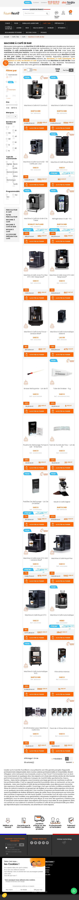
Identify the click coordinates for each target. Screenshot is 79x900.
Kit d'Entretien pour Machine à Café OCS (36, 729)
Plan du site (46, 874)
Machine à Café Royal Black (62, 162)
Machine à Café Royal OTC (35, 615)
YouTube (35, 842)
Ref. (32, 113)
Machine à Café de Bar (11, 226)
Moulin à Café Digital (62, 502)
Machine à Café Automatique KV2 (35, 672)
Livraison (44, 2)
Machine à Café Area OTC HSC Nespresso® (62, 276)
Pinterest (43, 842)
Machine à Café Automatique (62, 615)
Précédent (56, 759)
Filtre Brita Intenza (62, 672)
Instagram (47, 842)
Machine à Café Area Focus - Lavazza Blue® (35, 333)
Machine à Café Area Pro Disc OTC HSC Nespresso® (36, 276)
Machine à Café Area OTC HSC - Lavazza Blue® (35, 559)
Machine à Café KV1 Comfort (35, 106)
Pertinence (68, 70)
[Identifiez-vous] (63, 13)
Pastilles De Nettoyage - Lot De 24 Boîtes (35, 503)
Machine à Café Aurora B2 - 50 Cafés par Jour (35, 163)
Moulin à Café (10, 231)
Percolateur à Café (11, 211)
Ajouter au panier (37, 128)
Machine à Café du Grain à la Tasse (35, 219)
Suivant (70, 762)
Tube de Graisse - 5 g (62, 389)
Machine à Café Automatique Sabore (62, 333)
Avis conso (46, 867)
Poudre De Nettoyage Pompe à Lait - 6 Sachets (35, 446)
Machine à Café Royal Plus (61, 559)
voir (7, 854)
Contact (36, 2)
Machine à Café (10, 221)
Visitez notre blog (64, 839)
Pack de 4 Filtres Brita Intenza (62, 728)
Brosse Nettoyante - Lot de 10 (36, 389)
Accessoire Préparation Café (11, 236)
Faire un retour (47, 865)
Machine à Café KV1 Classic (62, 106)
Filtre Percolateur (11, 216)
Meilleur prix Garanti (8, 826)
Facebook (31, 842)
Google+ (39, 842)
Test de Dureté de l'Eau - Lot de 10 (62, 446)
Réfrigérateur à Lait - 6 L (62, 219)
